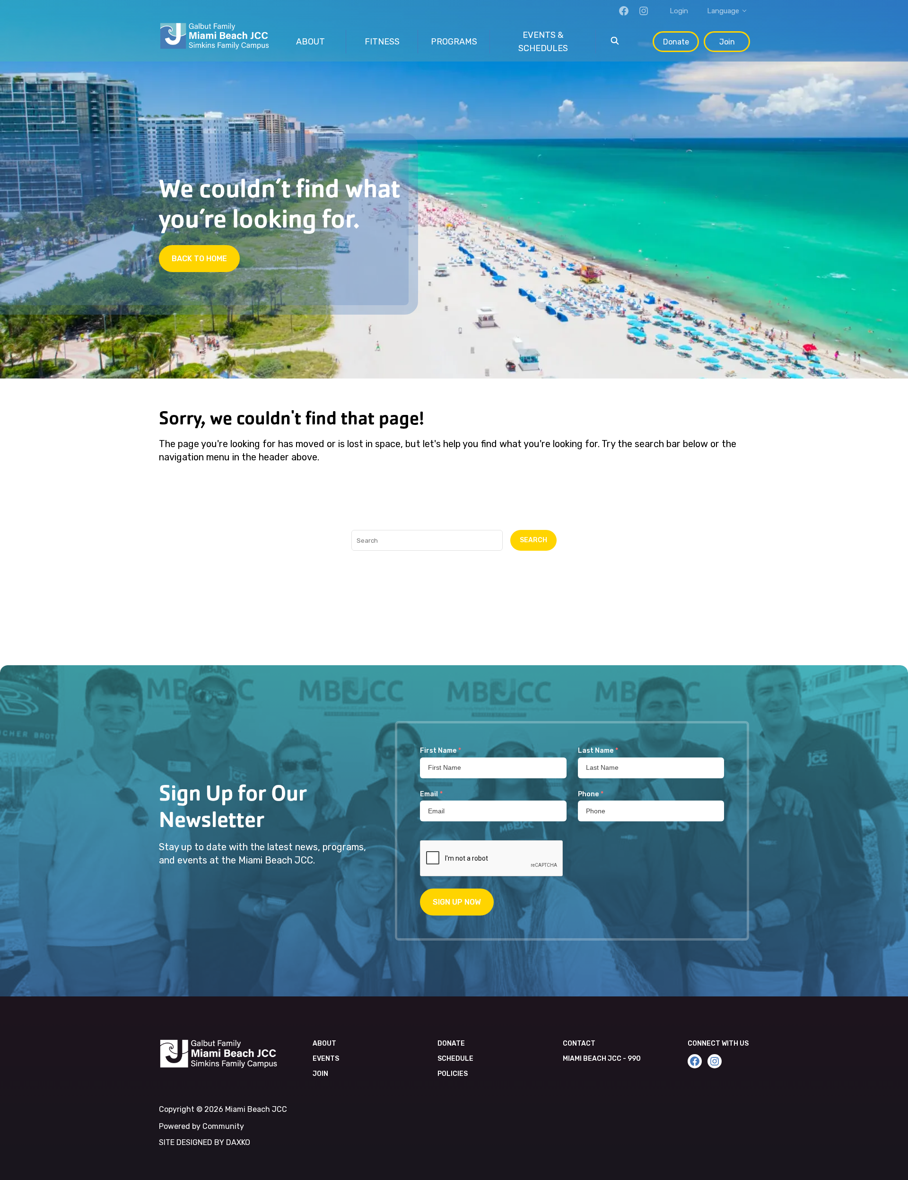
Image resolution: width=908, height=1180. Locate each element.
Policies (452, 1074)
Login (679, 11)
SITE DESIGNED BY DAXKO (204, 1142)
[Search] (614, 41)
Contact (579, 1043)
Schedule (455, 1059)
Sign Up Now (457, 902)
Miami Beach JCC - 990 (602, 1059)
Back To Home (199, 258)
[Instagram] (644, 11)
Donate (676, 41)
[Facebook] (624, 11)
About (324, 1043)
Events (326, 1059)
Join (727, 41)
